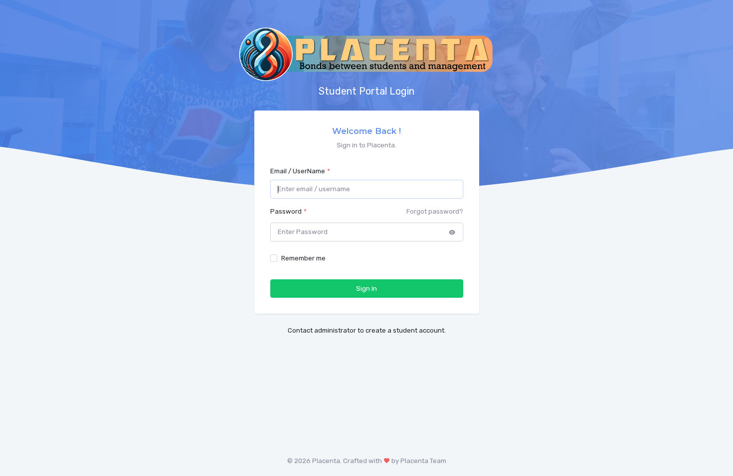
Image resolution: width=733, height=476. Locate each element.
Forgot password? (434, 211)
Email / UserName (297, 171)
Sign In (366, 288)
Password (286, 211)
